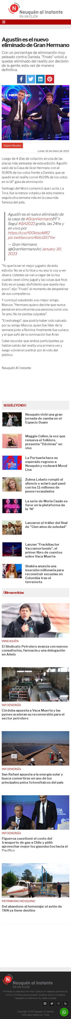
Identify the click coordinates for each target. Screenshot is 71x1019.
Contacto (60, 995)
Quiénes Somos (47, 995)
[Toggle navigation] (4, 22)
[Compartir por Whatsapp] (64, 1012)
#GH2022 (26, 223)
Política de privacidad (26, 995)
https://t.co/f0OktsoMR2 (28, 233)
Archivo (10, 995)
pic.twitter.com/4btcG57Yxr (31, 237)
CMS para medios (31, 1014)
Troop (46, 1014)
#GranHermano (39, 219)
